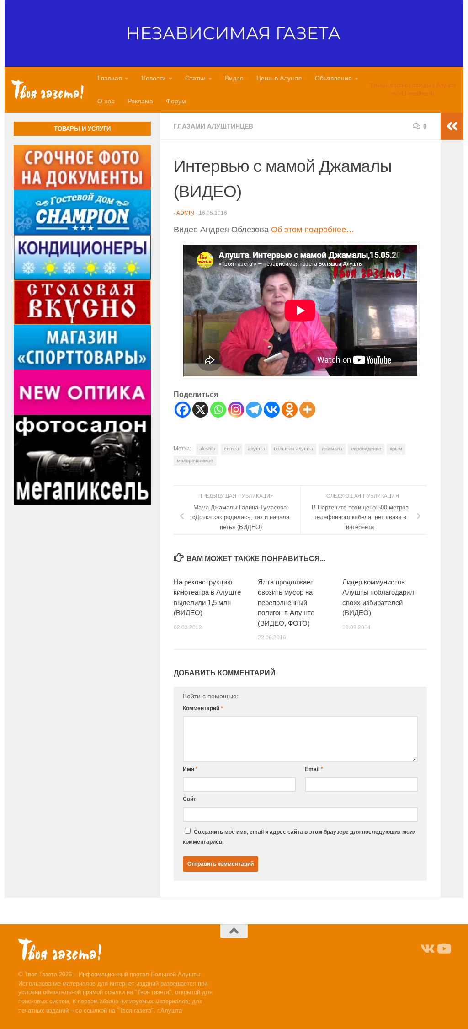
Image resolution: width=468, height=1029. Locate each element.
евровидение (366, 448)
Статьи (195, 78)
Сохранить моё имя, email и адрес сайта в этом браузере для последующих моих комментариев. (299, 837)
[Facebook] (183, 410)
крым (396, 448)
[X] (200, 410)
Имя (190, 769)
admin (185, 213)
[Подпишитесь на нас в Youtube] (443, 949)
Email (314, 769)
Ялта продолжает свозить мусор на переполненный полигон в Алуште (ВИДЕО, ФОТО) (286, 602)
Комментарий (203, 708)
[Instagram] (236, 410)
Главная (109, 78)
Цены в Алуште (279, 78)
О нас (106, 101)
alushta (207, 448)
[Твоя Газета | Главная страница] (47, 89)
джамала (332, 448)
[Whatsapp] (218, 410)
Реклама (140, 101)
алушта (256, 448)
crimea (231, 448)
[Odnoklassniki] (290, 410)
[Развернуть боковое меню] (452, 126)
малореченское (195, 460)
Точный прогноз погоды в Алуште (413, 85)
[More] (307, 410)
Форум (176, 101)
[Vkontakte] (272, 410)
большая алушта (293, 448)
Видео (234, 78)
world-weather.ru (413, 94)
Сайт (189, 799)
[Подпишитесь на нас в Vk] (426, 949)
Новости (153, 78)
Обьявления (333, 78)
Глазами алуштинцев (213, 126)
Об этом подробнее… (312, 229)
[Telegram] (254, 410)
